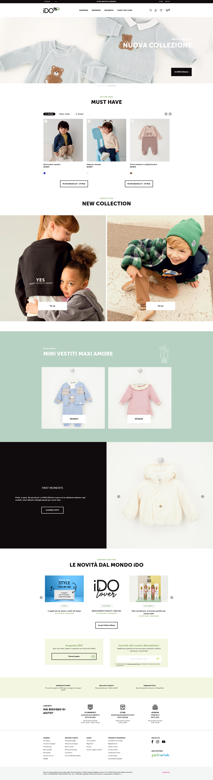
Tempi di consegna (71, 743)
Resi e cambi (69, 746)
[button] (6, 49)
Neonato (109, 10)
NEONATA (139, 419)
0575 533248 (122, 717)
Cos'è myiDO (91, 740)
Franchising (47, 746)
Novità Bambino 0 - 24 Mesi (138, 184)
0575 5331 (155, 717)
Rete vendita (47, 749)
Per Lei (52, 306)
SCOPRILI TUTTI (52, 510)
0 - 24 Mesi (49, 114)
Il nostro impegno (49, 743)
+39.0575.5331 (111, 772)
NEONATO (74, 419)
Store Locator (74, 656)
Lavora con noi (48, 755)
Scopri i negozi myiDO (94, 749)
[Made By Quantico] (166, 772)
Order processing (71, 749)
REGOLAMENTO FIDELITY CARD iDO (106, 611)
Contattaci (68, 752)
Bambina (83, 10)
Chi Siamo (46, 740)
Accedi (89, 746)
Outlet (167, 1)
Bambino (96, 10)
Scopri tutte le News (106, 625)
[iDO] (51, 10)
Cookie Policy (112, 755)
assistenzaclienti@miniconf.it (122, 715)
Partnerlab (46, 752)
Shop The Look (124, 10)
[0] (167, 11)
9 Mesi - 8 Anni (64, 114)
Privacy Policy (113, 749)
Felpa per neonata (94, 164)
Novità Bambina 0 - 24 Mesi (74, 184)
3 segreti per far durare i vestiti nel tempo (64, 611)
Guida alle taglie (70, 740)
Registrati (90, 743)
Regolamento (112, 743)
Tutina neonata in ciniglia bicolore (143, 164)
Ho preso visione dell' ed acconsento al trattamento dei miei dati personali (138, 664)
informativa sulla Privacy (134, 664)
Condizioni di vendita (115, 740)
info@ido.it (155, 715)
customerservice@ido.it (90, 715)
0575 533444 (90, 717)
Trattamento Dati (114, 752)
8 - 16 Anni (79, 114)
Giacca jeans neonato (51, 164)
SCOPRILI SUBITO (181, 72)
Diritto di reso (113, 746)
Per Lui (160, 306)
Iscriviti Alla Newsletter (73, 755)
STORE (161, 1)
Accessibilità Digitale (115, 758)
